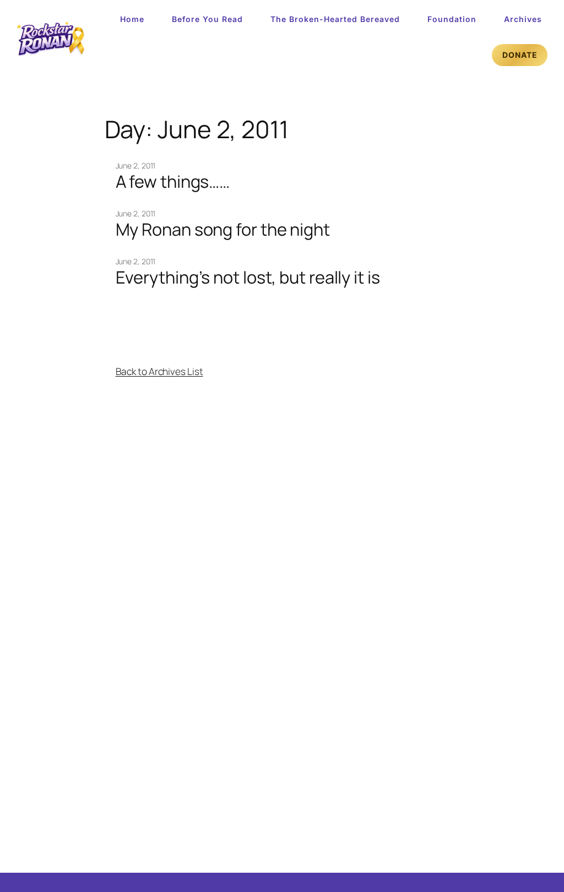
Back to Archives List (159, 371)
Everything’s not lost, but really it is (248, 277)
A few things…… (173, 181)
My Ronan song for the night (223, 229)
